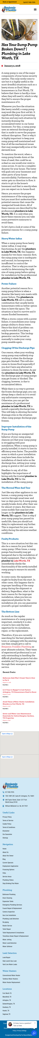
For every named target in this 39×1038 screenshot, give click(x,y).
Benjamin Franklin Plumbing (16, 646)
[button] (35, 9)
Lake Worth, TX (22, 560)
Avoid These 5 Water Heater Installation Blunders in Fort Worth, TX (18, 703)
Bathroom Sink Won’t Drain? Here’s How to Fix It (19, 679)
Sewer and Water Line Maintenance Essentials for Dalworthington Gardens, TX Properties (18, 716)
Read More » (6, 685)
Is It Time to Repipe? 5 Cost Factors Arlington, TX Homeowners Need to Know (19, 691)
